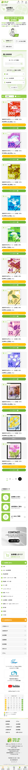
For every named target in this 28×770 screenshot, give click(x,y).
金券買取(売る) (8, 620)
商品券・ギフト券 (7, 581)
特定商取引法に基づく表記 (14, 758)
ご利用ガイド (5, 626)
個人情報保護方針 (14, 760)
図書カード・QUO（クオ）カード (10, 603)
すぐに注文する (13, 128)
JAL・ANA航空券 (7, 570)
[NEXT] (22, 696)
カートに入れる (14, 124)
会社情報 (4, 635)
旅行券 (4, 607)
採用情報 (4, 644)
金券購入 (8, 724)
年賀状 (4, 611)
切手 (4, 566)
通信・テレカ (6, 592)
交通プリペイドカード (8, 596)
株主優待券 (5, 574)
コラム (3, 653)
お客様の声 (5, 630)
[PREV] (5, 696)
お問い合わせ (14, 541)
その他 (4, 615)
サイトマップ (14, 762)
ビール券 (5, 585)
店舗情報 (4, 639)
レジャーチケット (7, 589)
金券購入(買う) (8, 563)
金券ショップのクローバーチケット (5, 2)
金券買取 (8, 721)
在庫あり (19, 96)
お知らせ (4, 648)
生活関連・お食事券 (7, 600)
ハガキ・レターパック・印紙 (9, 577)
